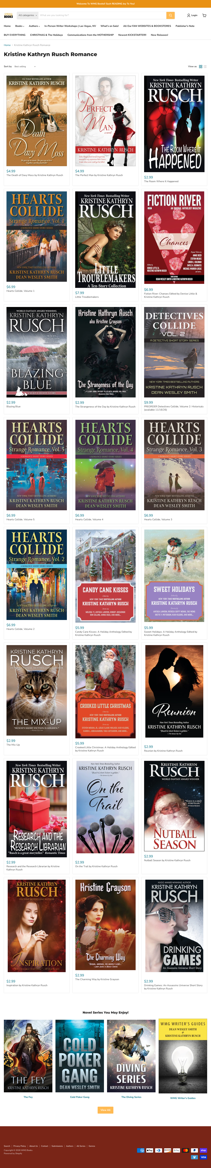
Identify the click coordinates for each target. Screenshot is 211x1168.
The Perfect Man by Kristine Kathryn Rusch (99, 175)
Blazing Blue (13, 406)
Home (7, 26)
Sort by (8, 66)
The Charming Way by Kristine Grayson (97, 979)
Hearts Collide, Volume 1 (20, 291)
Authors (34, 26)
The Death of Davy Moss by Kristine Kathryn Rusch (34, 175)
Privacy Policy (19, 1146)
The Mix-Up (13, 745)
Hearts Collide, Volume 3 (158, 519)
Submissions (57, 1146)
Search (7, 1146)
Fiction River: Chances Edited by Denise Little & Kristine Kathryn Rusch (170, 295)
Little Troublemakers (87, 297)
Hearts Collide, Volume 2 (20, 629)
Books (19, 26)
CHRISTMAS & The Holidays (46, 35)
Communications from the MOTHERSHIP (91, 35)
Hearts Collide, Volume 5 (20, 519)
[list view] (205, 66)
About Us (33, 1146)
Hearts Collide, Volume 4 (89, 519)
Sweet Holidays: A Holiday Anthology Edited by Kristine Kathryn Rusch (170, 633)
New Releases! (159, 35)
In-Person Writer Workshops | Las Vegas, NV (70, 26)
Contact (44, 1146)
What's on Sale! (110, 26)
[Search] (170, 15)
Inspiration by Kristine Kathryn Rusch (26, 985)
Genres (92, 1146)
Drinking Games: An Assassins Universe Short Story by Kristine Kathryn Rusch (173, 987)
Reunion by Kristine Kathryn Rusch (163, 751)
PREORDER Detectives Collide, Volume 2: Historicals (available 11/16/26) (174, 408)
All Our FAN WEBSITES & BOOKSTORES (147, 26)
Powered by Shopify (13, 1153)
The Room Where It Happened (161, 181)
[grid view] (200, 66)
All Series (81, 1146)
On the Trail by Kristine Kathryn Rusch (96, 866)
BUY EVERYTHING (14, 35)
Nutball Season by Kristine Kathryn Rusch (167, 860)
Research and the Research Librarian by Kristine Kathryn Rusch (33, 868)
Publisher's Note (185, 26)
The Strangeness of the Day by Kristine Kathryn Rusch (105, 406)
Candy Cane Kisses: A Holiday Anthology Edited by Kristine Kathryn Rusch (103, 633)
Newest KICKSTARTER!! (132, 35)
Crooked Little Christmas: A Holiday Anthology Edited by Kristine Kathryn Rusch (105, 749)
